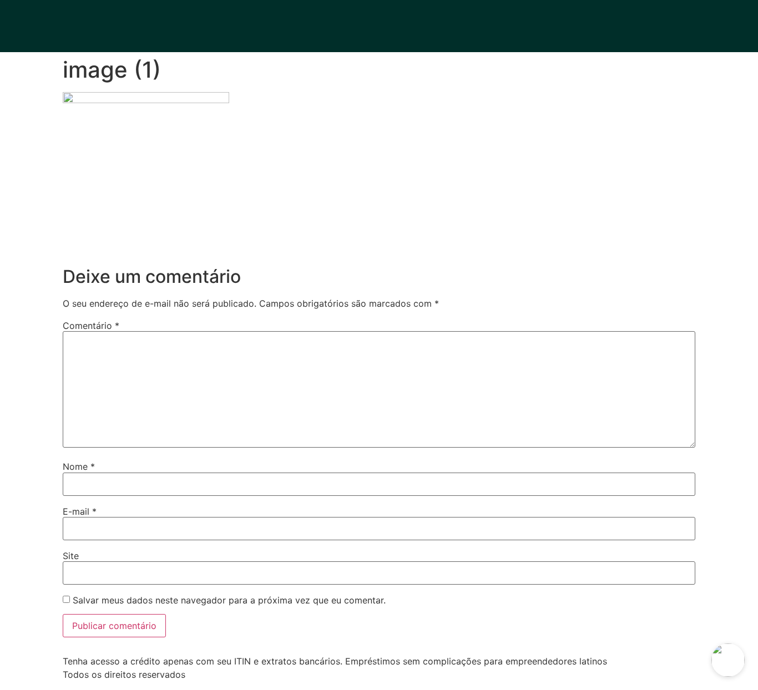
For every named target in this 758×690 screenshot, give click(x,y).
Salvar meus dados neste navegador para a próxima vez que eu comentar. (229, 600)
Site (71, 555)
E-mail (80, 511)
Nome (79, 466)
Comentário (91, 325)
